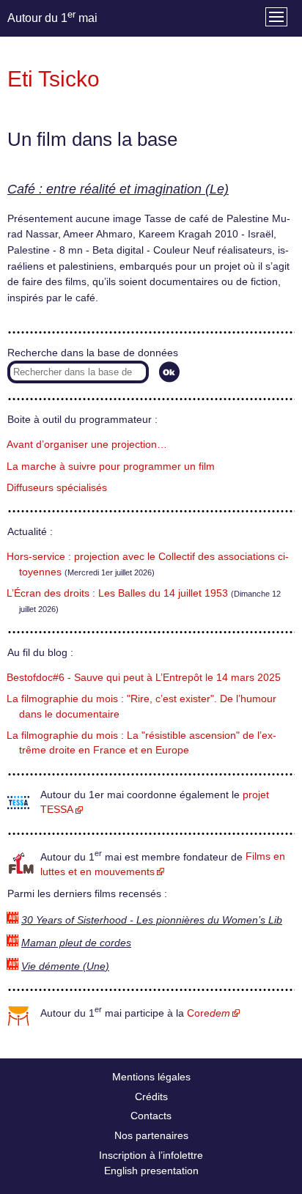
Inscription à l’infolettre (151, 1155)
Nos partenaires (151, 1135)
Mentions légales (151, 1077)
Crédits (151, 1096)
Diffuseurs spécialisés (57, 487)
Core (208, 1013)
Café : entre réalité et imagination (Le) (118, 189)
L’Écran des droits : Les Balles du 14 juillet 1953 (117, 593)
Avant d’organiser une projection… (87, 444)
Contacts (151, 1115)
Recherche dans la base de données (92, 352)
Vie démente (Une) (65, 966)
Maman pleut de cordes (76, 942)
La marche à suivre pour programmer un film (111, 466)
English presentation (151, 1170)
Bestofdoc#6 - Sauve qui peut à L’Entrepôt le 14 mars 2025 (144, 677)
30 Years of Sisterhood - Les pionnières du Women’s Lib (151, 920)
